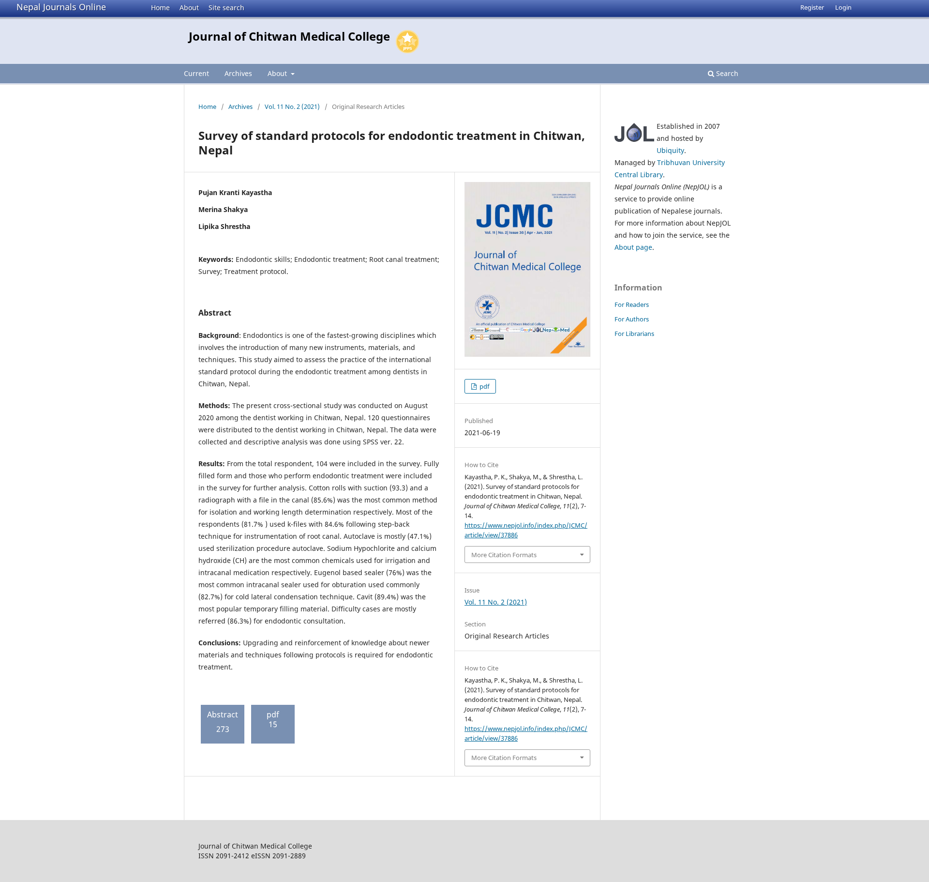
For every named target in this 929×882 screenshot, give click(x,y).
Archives (238, 73)
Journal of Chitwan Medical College (289, 36)
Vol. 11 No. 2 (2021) (292, 106)
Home (160, 7)
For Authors (631, 319)
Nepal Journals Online (61, 7)
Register (812, 7)
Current (196, 73)
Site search (226, 7)
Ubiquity (670, 150)
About (189, 7)
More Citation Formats (504, 554)
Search (726, 73)
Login (843, 7)
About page (633, 247)
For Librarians (634, 333)
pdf (483, 386)
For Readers (631, 304)
